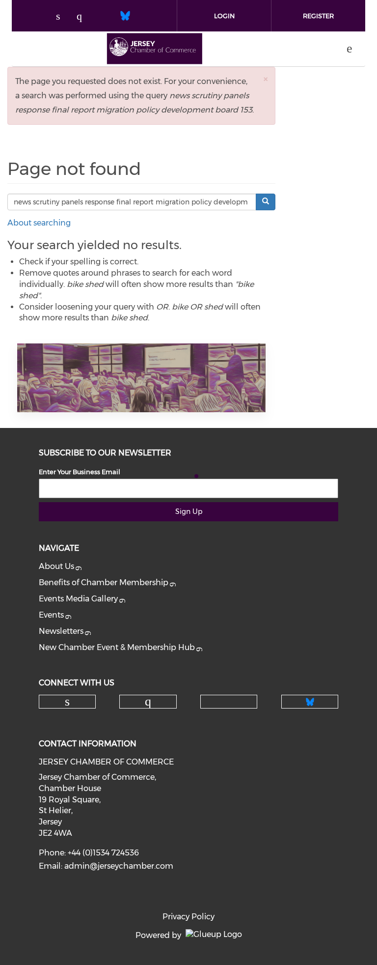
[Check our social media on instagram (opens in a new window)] (84, 17)
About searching (39, 222)
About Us (56, 566)
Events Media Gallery (78, 598)
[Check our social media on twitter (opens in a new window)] (104, 17)
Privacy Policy (188, 916)
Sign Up (188, 511)
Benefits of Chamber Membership (103, 582)
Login (224, 16)
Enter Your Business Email (79, 472)
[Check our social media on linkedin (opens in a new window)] (63, 17)
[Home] (154, 48)
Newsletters (61, 631)
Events (51, 615)
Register (318, 16)
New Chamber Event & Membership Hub (117, 647)
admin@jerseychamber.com (118, 866)
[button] (265, 79)
